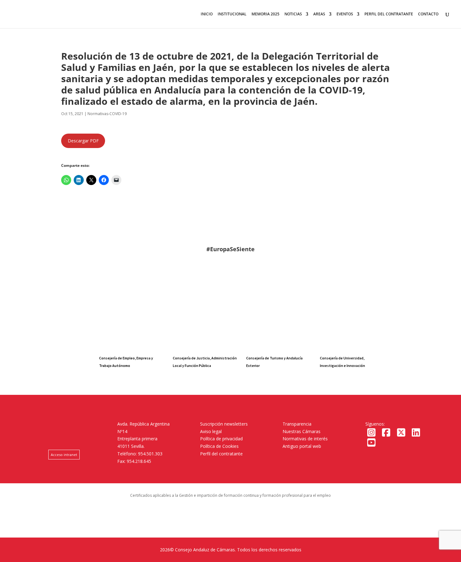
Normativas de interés (305, 439)
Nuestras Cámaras (302, 431)
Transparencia (297, 424)
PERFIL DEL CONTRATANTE (388, 14)
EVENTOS (344, 14)
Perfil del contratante (221, 454)
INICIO (207, 14)
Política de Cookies (219, 446)
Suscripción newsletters (224, 424)
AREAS (319, 14)
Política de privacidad (221, 439)
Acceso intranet (64, 454)
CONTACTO (428, 14)
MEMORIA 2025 (265, 14)
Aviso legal (211, 431)
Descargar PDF (83, 141)
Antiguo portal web (302, 446)
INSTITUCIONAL (232, 14)
